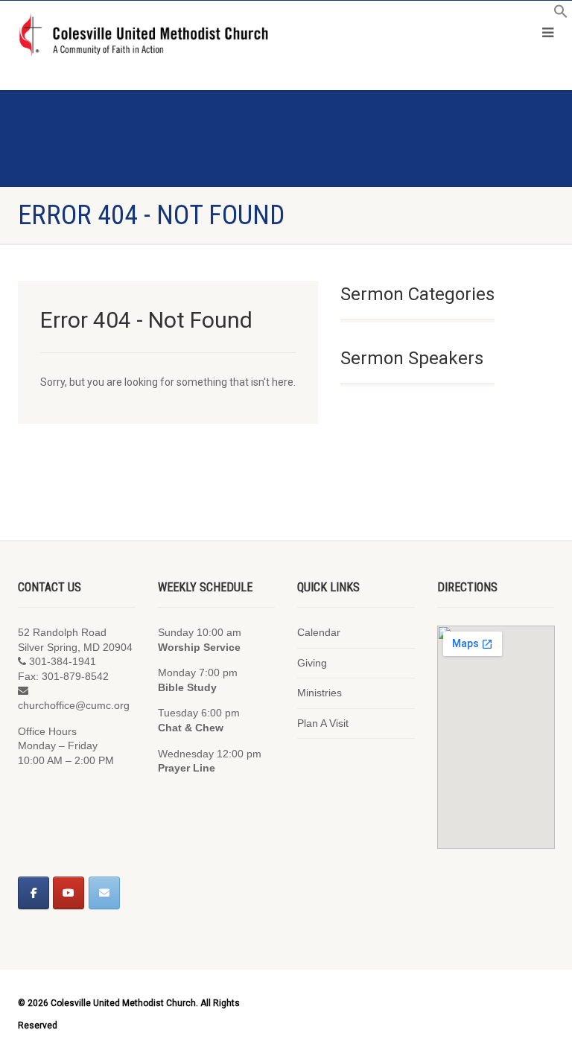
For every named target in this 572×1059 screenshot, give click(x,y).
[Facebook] (33, 893)
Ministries (319, 693)
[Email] (104, 893)
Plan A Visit (323, 723)
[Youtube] (68, 893)
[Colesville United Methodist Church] (143, 36)
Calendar (318, 632)
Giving (312, 663)
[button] (560, 15)
